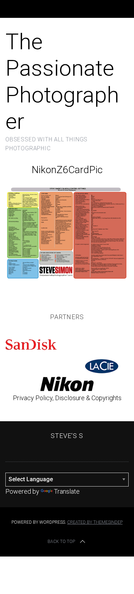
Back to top (61, 541)
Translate (67, 491)
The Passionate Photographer (62, 81)
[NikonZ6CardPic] (67, 279)
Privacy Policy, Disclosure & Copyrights (67, 398)
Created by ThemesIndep (95, 522)
